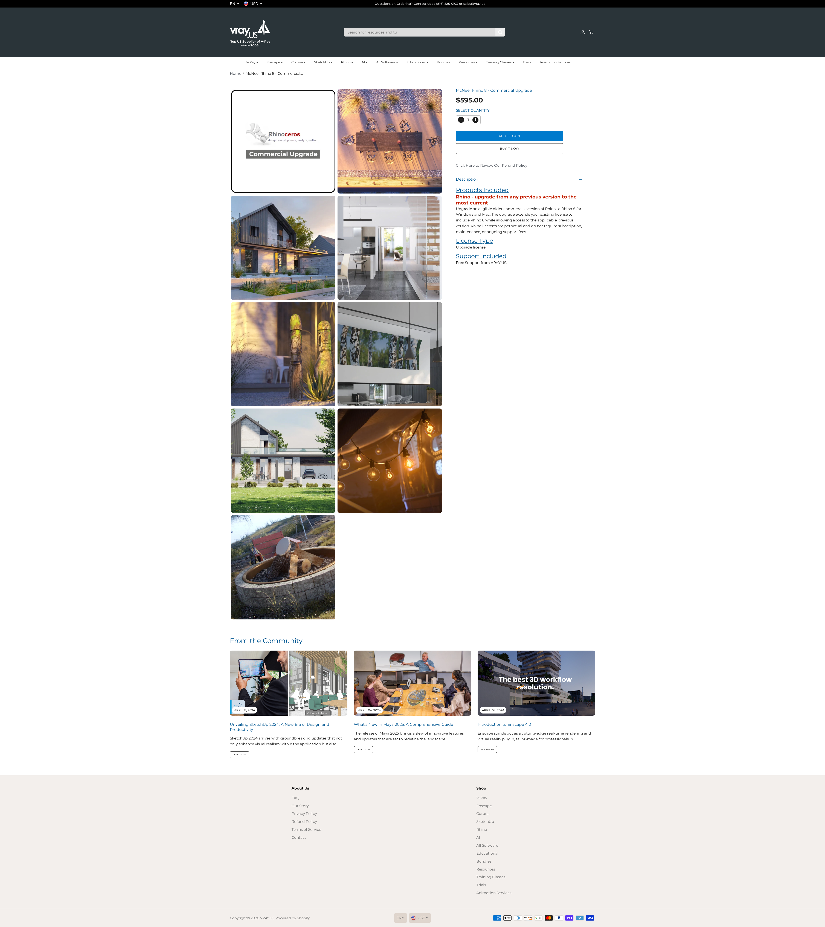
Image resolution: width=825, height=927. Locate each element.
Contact (299, 837)
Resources (467, 62)
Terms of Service (306, 829)
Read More (239, 754)
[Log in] (583, 32)
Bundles (443, 62)
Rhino (346, 62)
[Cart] (591, 32)
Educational (416, 62)
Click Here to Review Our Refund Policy (491, 165)
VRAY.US (267, 918)
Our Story (300, 806)
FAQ (295, 798)
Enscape (274, 62)
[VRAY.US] (250, 32)
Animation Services (555, 62)
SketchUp (322, 62)
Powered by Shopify (292, 918)
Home (235, 73)
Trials (527, 62)
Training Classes (499, 62)
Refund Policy (304, 821)
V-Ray (251, 62)
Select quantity (473, 110)
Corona (297, 62)
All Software (386, 62)
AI (364, 62)
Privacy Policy (304, 813)
